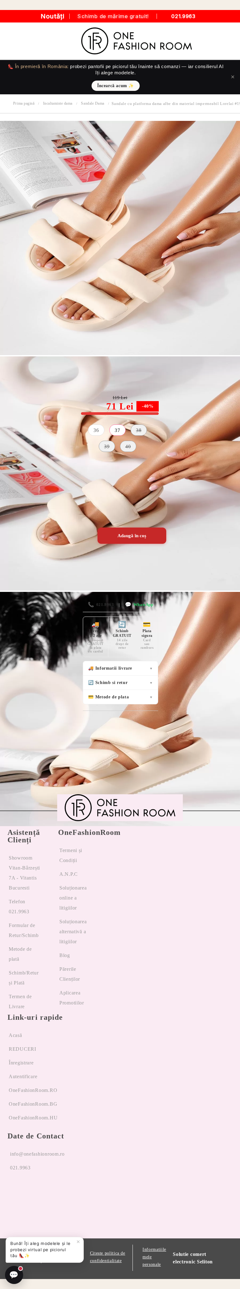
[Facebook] (13, 1191)
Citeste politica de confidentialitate (107, 1257)
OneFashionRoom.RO (33, 1090)
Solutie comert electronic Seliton (193, 1258)
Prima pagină (23, 103)
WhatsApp (139, 604)
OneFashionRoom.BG (33, 1104)
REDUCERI (22, 1049)
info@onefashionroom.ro (37, 1154)
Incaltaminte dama (57, 103)
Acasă (15, 1035)
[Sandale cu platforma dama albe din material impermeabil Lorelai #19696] (120, 353)
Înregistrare (21, 1062)
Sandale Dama (92, 103)
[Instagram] (36, 1191)
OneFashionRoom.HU (33, 1117)
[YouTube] (59, 1191)
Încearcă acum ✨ (115, 85)
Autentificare (23, 1076)
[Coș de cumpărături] (228, 41)
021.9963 (183, 16)
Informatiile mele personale (154, 1257)
